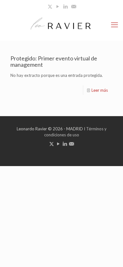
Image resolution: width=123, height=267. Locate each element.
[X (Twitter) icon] (50, 6)
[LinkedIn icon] (65, 6)
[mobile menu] (114, 24)
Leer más (99, 90)
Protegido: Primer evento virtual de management (53, 61)
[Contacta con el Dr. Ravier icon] (73, 6)
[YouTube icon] (58, 6)
